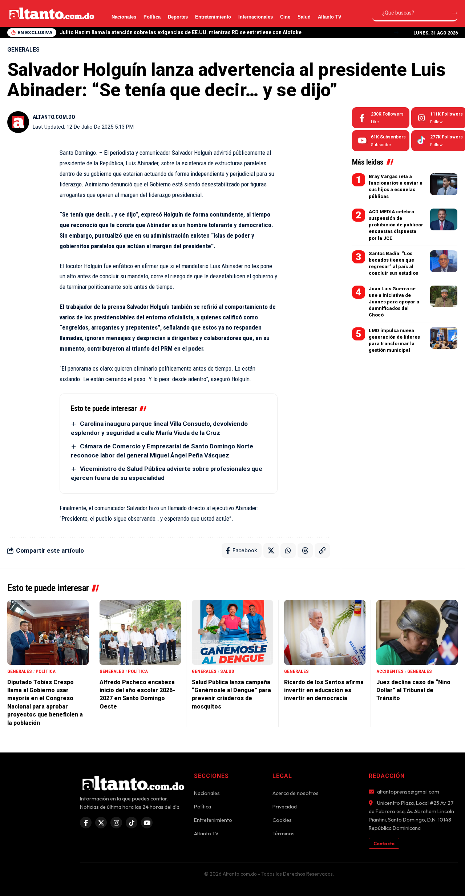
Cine (285, 17)
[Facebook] (380, 117)
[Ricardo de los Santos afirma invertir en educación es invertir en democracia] (324, 632)
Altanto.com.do (54, 117)
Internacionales (255, 17)
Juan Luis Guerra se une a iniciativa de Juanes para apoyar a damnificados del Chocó (394, 302)
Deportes (178, 17)
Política (152, 17)
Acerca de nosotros (295, 793)
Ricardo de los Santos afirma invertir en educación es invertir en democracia (324, 690)
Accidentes (390, 671)
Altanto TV (329, 17)
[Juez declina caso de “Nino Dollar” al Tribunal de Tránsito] (417, 632)
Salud (304, 17)
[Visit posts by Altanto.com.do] (18, 122)
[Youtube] (380, 140)
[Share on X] (271, 550)
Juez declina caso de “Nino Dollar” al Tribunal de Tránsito (413, 690)
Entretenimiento (213, 17)
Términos (283, 833)
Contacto (384, 843)
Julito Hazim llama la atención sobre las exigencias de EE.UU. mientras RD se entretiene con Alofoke (181, 32)
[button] (396, 32)
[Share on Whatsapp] (288, 550)
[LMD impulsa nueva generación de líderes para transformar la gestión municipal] (443, 338)
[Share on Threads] (305, 550)
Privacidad (284, 806)
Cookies (282, 820)
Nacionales (124, 17)
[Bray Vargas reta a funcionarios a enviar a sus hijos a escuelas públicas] (443, 184)
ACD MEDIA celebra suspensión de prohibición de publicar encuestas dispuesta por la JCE (396, 225)
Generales (23, 49)
